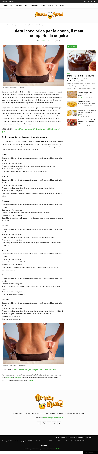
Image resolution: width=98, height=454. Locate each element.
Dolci (79, 115)
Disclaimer (79, 437)
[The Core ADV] (43, 446)
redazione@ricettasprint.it (53, 418)
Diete (8, 25)
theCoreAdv (59, 449)
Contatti (57, 437)
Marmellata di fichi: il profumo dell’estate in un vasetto (80, 77)
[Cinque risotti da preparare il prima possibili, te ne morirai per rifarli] (72, 104)
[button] (93, 5)
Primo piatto (81, 104)
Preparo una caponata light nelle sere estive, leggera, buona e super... (86, 121)
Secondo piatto (81, 97)
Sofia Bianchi (71, 80)
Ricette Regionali (31, 5)
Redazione (72, 437)
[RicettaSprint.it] (49, 15)
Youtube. (30, 380)
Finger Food (7, 5)
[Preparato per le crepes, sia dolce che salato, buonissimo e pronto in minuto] (72, 113)
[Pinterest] (88, 1)
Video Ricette (52, 5)
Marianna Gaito (43, 41)
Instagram (18, 378)
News (62, 5)
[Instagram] (85, 1)
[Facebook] (81, 1)
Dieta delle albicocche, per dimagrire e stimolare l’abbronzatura (35, 370)
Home (3, 25)
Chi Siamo (64, 437)
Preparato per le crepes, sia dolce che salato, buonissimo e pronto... (87, 112)
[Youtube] (94, 1)
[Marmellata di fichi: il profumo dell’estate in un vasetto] (81, 60)
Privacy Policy (88, 437)
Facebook (9, 378)
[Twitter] (91, 1)
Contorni (18, 5)
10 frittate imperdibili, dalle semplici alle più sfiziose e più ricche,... (86, 94)
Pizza (43, 5)
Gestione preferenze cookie (90, 452)
